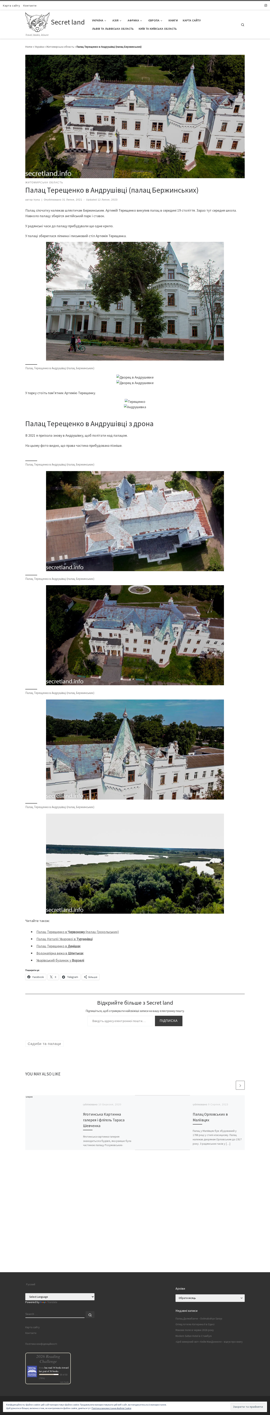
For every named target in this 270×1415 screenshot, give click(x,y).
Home (28, 46)
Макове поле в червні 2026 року (195, 1330)
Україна (39, 46)
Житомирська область (60, 46)
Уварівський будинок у (60, 960)
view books (64, 1382)
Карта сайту (32, 1327)
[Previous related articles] (230, 1085)
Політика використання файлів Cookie (111, 1408)
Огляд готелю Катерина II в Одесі (195, 1324)
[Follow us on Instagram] (265, 5)
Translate (52, 1302)
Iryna (37, 199)
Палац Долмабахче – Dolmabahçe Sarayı (199, 1318)
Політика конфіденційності (41, 1344)
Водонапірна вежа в (59, 953)
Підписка (169, 1020)
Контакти (30, 1333)
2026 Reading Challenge (48, 1358)
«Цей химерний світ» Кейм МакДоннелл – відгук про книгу (209, 1341)
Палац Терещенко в (58, 946)
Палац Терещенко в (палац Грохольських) (77, 931)
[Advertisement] (135, 1244)
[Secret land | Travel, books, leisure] (37, 21)
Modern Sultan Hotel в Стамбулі (194, 1336)
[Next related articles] (240, 1085)
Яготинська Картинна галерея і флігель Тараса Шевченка (104, 1120)
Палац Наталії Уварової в (64, 939)
